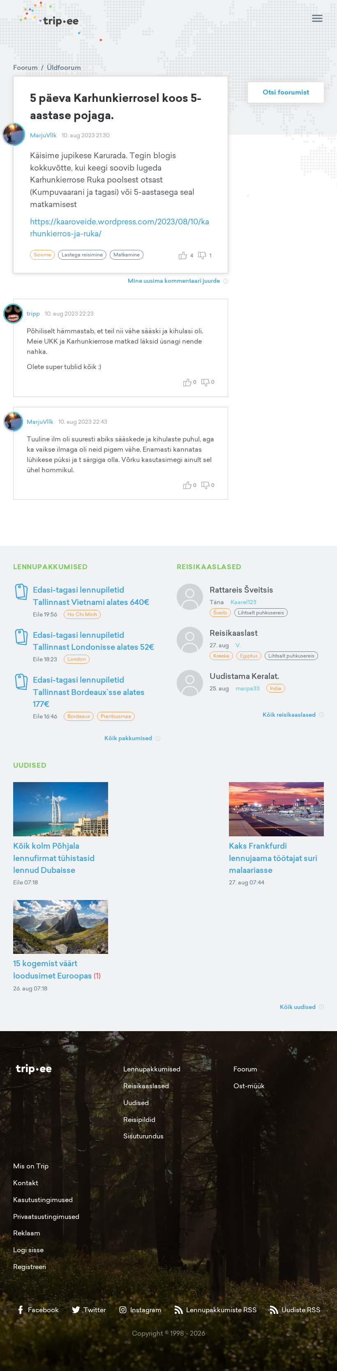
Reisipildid (139, 1119)
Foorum (25, 67)
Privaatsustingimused (46, 1216)
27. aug (219, 645)
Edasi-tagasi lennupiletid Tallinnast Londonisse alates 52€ (93, 641)
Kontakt (25, 1182)
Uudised (136, 1102)
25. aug (219, 688)
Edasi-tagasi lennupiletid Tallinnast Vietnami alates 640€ (91, 595)
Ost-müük (249, 1085)
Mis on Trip (30, 1165)
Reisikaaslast (234, 632)
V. (238, 645)
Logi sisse (28, 1249)
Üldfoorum (64, 67)
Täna (217, 602)
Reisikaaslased (146, 1085)
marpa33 (247, 688)
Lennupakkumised (151, 1068)
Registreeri (29, 1266)
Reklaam (26, 1232)
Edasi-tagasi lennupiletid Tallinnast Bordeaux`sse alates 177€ (89, 692)
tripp (33, 313)
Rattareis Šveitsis (241, 589)
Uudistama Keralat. (244, 675)
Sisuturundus (143, 1135)
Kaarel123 (243, 602)
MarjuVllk (43, 135)
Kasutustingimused (43, 1199)
